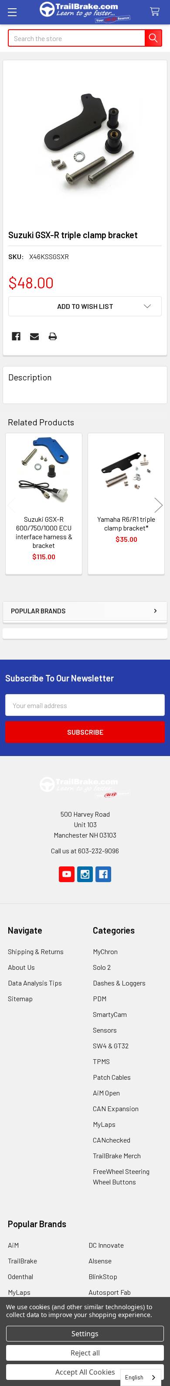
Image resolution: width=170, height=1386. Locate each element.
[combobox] (140, 1377)
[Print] (53, 336)
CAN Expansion (116, 1108)
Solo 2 (102, 967)
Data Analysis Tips (35, 983)
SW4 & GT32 (111, 1045)
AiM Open (106, 1092)
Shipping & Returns (36, 951)
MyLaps (104, 1124)
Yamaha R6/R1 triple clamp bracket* (126, 523)
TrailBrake (22, 1260)
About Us (21, 967)
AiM (13, 1245)
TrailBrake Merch (117, 1155)
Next (158, 505)
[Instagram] (85, 874)
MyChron (105, 951)
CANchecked (111, 1140)
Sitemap (20, 998)
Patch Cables (112, 1077)
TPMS (101, 1061)
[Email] (34, 336)
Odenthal (20, 1276)
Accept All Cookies (85, 1372)
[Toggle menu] (12, 12)
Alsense (100, 1260)
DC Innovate (106, 1245)
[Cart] (156, 12)
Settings (85, 1333)
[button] (85, 306)
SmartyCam (110, 1014)
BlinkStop (102, 1276)
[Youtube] (67, 874)
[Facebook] (16, 336)
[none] (85, 142)
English (134, 1377)
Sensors (105, 1030)
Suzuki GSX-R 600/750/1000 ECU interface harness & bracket (44, 532)
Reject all (85, 1353)
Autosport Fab (109, 1292)
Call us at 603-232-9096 (85, 850)
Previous (11, 505)
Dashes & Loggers (119, 983)
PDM (99, 998)
